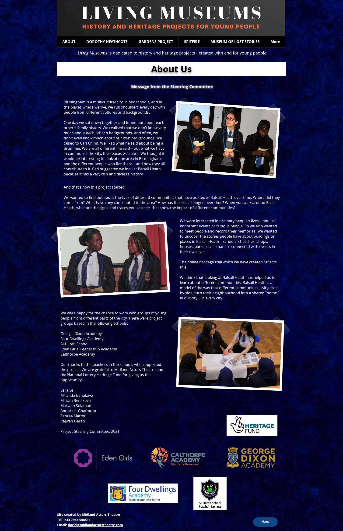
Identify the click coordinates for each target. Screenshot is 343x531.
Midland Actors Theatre (101, 514)
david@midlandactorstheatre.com (95, 525)
